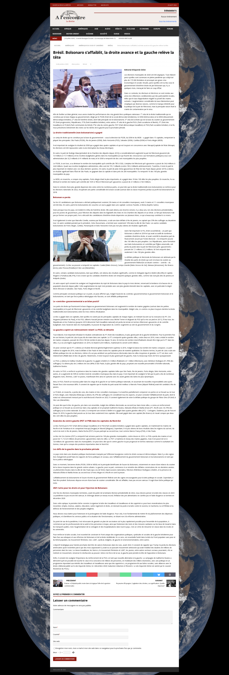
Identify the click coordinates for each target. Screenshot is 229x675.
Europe (157, 29)
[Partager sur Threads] (170, 574)
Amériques (83, 29)
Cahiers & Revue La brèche (61, 5)
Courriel (56, 634)
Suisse (116, 34)
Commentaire (58, 609)
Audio (107, 29)
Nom (55, 627)
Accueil (55, 29)
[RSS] (177, 38)
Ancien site (105, 5)
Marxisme (57, 34)
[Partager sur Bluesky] (158, 574)
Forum (170, 29)
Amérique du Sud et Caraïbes (91, 45)
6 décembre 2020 (62, 64)
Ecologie (131, 29)
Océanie (89, 34)
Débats (118, 29)
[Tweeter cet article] (69, 574)
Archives (80, 5)
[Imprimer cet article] (114, 574)
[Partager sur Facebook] (58, 574)
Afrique (67, 29)
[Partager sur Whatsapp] (125, 574)
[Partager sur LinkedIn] (80, 574)
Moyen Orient (72, 34)
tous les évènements (168, 21)
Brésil (85, 64)
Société (103, 34)
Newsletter (92, 5)
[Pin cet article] (92, 574)
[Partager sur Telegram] (147, 574)
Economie (144, 29)
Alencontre (76, 64)
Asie (96, 29)
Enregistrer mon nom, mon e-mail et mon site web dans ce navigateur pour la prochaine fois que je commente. (98, 648)
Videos (127, 34)
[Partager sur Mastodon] (136, 574)
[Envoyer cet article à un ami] (103, 574)
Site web (56, 641)
